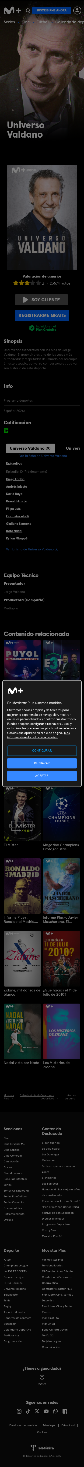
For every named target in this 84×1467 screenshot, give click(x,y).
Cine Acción (11, 1161)
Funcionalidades (52, 1265)
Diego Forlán (15, 479)
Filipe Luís (13, 509)
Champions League (16, 1265)
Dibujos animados (53, 1218)
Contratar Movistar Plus (57, 1288)
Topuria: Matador (14, 1312)
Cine (25, 21)
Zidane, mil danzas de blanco (22, 992)
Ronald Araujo (16, 501)
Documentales (13, 1208)
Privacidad (68, 1425)
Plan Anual (49, 1323)
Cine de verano (13, 1173)
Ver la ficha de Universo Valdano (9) (32, 549)
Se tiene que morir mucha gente (58, 1169)
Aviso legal (49, 1425)
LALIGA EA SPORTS (15, 1271)
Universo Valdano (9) (30, 448)
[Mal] (21, 282)
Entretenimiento (14, 1214)
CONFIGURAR (42, 750)
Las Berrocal (50, 1183)
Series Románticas (15, 1196)
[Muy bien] (38, 282)
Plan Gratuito (50, 1318)
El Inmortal (49, 1177)
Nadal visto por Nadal (22, 1063)
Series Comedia (14, 1202)
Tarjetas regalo (51, 1341)
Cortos (8, 1167)
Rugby (7, 1306)
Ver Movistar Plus (52, 1259)
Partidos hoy (11, 1335)
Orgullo (8, 1219)
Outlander (48, 1160)
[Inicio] (12, 10)
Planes (46, 1312)
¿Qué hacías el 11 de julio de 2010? (60, 992)
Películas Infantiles (15, 1179)
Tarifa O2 (48, 1335)
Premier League (14, 1277)
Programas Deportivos (56, 1224)
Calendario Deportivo (17, 1329)
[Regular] (27, 282)
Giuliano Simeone (19, 523)
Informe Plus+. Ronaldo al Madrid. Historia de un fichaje (21, 919)
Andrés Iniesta (16, 486)
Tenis (7, 1300)
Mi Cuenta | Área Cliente (57, 1271)
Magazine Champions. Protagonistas (61, 847)
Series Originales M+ (16, 1190)
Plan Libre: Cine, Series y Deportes (57, 1297)
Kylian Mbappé (17, 538)
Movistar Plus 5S (52, 1236)
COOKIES (42, 1432)
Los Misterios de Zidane (56, 1065)
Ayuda (42, 1383)
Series (9, 21)
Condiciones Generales (56, 1277)
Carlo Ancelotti (17, 516)
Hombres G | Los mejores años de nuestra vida (61, 1192)
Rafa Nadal (14, 531)
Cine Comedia (13, 1155)
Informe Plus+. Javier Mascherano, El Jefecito (60, 919)
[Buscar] (28, 10)
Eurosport (10, 1323)
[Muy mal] (15, 282)
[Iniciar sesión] (77, 10)
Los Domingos (50, 1154)
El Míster (11, 845)
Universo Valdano (15, 1288)
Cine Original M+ (14, 1144)
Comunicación (51, 1347)
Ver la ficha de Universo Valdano (43, 456)
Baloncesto (11, 1294)
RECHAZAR (42, 763)
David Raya (14, 494)
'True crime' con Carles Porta (60, 1207)
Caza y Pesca (50, 1230)
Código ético (50, 1283)
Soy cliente (46, 299)
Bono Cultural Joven (55, 1329)
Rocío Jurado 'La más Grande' (61, 1201)
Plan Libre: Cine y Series (57, 1306)
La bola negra (51, 1148)
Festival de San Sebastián (58, 1212)
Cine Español (12, 1149)
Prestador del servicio (23, 1425)
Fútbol (42, 21)
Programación (13, 1341)
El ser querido (51, 1142)
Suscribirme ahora (51, 10)
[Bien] (32, 282)
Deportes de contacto (17, 1318)
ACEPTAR (42, 776)
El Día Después (13, 1283)
